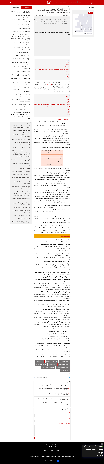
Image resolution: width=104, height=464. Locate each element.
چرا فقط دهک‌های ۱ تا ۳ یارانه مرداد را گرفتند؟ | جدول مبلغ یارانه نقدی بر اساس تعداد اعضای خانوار (52, 398)
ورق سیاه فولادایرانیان (89, 27)
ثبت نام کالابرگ (83, 23)
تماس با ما (51, 450)
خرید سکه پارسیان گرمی (65, 236)
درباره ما (57, 450)
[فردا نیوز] (49, 2)
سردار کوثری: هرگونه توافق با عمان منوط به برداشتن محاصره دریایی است (22, 27)
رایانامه (68, 418)
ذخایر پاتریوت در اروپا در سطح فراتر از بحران (21, 52)
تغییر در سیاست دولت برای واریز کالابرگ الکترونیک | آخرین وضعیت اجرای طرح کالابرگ (20, 74)
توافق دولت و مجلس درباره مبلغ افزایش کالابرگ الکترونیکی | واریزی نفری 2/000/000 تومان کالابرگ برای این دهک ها (20, 38)
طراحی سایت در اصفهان (79, 31)
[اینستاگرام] (53, 447)
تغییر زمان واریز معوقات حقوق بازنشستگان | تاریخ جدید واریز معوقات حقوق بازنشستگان (49, 105)
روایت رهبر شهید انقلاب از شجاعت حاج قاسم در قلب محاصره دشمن (21, 67)
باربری (91, 29)
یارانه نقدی (49, 84)
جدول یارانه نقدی (39, 361)
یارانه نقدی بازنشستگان (64, 361)
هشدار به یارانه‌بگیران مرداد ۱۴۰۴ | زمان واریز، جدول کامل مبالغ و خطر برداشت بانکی (52, 403)
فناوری (56, 2)
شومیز (85, 33)
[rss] (55, 447)
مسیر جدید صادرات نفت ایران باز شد (23, 110)
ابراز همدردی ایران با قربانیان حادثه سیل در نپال (21, 104)
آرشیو (45, 450)
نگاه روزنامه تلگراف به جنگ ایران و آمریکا (22, 55)
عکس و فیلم (73, 2)
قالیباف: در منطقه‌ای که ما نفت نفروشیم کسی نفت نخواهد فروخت (20, 79)
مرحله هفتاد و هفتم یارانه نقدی (47, 367)
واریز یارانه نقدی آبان (64, 370)
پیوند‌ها (91, 4)
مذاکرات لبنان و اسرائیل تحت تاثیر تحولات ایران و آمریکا (20, 117)
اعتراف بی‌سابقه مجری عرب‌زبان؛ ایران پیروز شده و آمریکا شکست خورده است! (20, 100)
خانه (92, 2)
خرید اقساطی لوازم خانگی (88, 15)
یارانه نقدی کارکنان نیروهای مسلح (62, 367)
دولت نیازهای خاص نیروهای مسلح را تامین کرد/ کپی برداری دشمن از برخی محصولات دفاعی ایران (20, 113)
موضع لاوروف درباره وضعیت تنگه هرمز (23, 94)
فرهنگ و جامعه (64, 2)
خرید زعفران (83, 25)
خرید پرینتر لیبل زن (78, 27)
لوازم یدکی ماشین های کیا (88, 31)
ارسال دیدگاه (42, 438)
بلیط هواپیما (82, 29)
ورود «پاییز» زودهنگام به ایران (24, 97)
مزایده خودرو (87, 29)
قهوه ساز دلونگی (89, 33)
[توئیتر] (49, 447)
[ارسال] (36, 15)
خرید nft (78, 23)
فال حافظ (76, 19)
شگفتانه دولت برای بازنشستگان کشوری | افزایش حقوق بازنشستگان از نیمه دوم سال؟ (90, 447)
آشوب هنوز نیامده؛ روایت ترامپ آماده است (22, 24)
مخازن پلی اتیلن (82, 19)
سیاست (87, 2)
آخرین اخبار (26, 7)
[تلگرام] (69, 377)
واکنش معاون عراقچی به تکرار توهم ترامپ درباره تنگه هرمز (21, 63)
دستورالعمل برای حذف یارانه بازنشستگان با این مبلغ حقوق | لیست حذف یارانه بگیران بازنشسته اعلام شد (52, 394)
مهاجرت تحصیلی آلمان (82, 17)
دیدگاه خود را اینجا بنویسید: (64, 423)
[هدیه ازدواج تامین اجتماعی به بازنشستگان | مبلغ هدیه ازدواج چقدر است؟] (67, 69)
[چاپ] (34, 15)
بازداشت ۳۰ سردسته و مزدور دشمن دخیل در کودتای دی (21, 59)
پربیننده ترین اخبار (15, 7)
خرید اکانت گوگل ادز (89, 25)
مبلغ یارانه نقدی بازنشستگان (51, 361)
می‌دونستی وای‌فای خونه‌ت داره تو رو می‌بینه (21, 31)
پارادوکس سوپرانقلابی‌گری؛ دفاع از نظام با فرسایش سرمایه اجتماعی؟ (20, 20)
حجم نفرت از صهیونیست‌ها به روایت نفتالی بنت (21, 47)
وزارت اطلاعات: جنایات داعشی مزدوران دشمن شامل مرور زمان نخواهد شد (21, 43)
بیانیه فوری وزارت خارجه (25, 50)
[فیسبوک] (65, 377)
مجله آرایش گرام (89, 23)
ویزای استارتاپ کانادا (89, 19)
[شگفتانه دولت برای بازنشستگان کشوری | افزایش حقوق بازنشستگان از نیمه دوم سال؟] (100, 451)
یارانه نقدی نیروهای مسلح (63, 364)
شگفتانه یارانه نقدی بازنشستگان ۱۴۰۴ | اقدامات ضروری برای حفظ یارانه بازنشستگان (53, 389)
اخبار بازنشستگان (89, 17)
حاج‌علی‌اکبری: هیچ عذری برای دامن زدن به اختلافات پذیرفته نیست (21, 83)
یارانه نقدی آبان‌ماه (52, 364)
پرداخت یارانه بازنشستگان (40, 364)
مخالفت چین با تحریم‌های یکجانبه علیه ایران (21, 34)
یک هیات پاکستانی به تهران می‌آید (23, 71)
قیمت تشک (81, 15)
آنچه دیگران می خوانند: (63, 119)
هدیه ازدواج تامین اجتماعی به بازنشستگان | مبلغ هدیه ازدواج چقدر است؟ (50, 69)
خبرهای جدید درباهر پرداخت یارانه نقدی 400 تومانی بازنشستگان (55, 385)
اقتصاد (80, 2)
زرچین (79, 25)
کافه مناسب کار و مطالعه (83, 21)
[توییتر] (67, 377)
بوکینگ (83, 27)
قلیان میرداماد (90, 21)
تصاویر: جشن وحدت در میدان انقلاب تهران (22, 87)
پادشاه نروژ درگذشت (26, 107)
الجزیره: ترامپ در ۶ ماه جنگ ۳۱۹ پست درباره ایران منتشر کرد (21, 90)
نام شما (68, 413)
